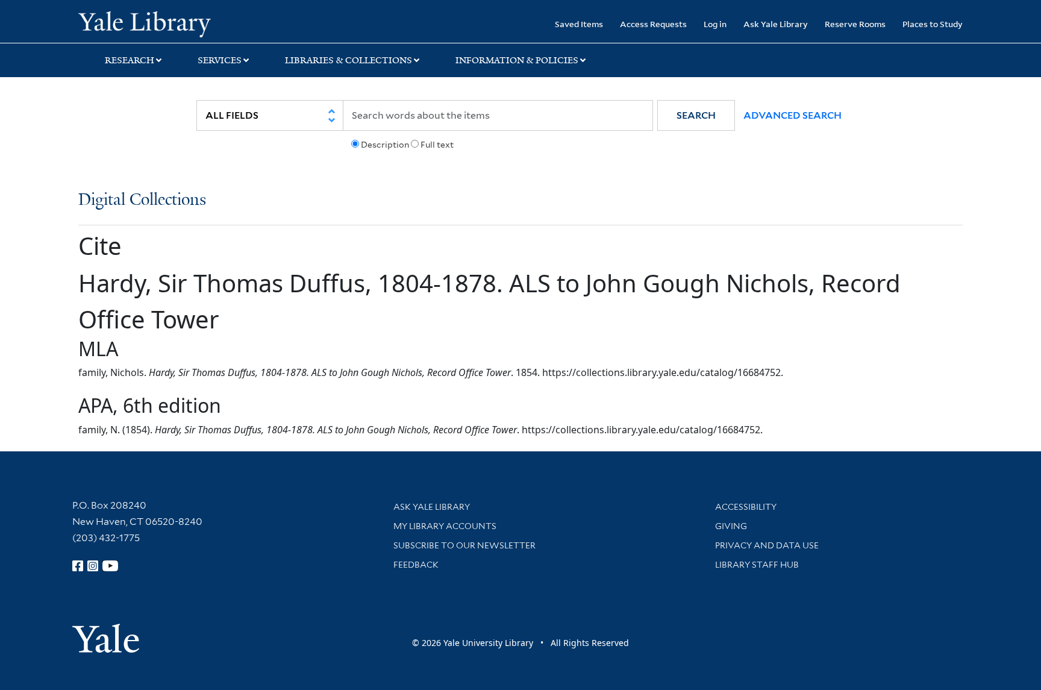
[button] (696, 115)
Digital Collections (142, 200)
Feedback (416, 564)
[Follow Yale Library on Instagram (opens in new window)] (92, 565)
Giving (731, 526)
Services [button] (220, 60)
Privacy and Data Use (767, 545)
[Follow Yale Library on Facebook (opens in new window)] (77, 565)
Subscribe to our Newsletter (464, 545)
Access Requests (653, 24)
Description (385, 144)
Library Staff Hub (757, 564)
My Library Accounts (444, 526)
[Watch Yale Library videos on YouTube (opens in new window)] (110, 565)
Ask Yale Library (775, 24)
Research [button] (129, 60)
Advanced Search (792, 115)
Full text (437, 144)
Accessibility (746, 507)
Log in (715, 24)
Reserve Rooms (855, 24)
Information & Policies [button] (516, 60)
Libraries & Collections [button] (348, 60)
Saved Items (579, 24)
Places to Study (932, 24)
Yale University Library (144, 23)
